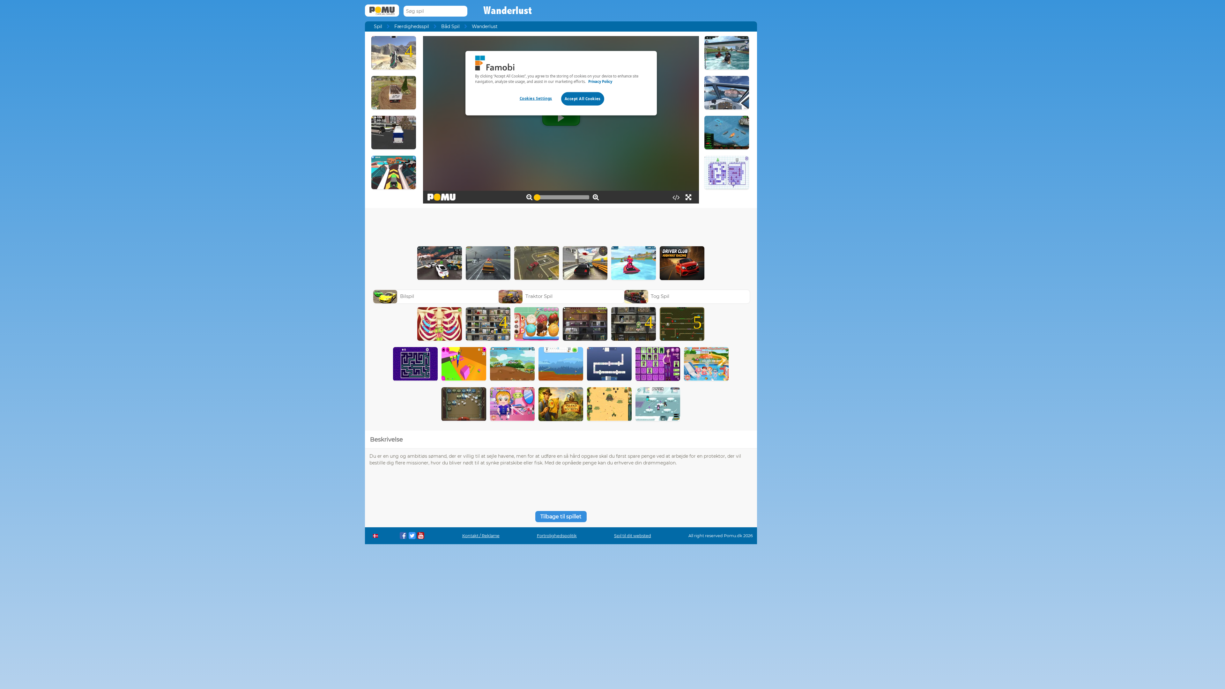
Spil (378, 26)
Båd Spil (450, 26)
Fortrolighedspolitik (557, 535)
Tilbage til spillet (561, 517)
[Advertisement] (561, 225)
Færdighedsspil (411, 26)
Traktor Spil (539, 296)
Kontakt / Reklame (481, 535)
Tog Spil (660, 296)
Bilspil (407, 296)
